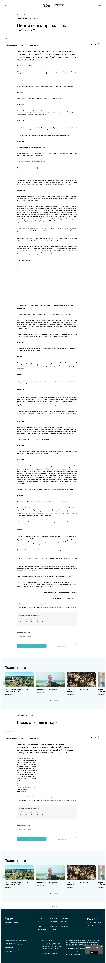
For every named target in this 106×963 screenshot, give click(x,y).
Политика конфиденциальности (74, 954)
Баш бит (19, 15)
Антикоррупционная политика (49, 953)
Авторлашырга (31, 646)
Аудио (39, 926)
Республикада (64, 926)
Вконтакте (58, 607)
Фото (39, 921)
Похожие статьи (18, 667)
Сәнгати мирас (64, 918)
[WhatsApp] (99, 44)
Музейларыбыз (53, 921)
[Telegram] (95, 44)
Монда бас (94, 952)
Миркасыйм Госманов (24, 604)
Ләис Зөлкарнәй (23, 797)
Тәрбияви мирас (54, 926)
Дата (34, 44)
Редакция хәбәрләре (23, 18)
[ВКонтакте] (91, 44)
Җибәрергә (62, 646)
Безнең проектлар (42, 929)
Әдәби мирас (21, 715)
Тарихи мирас (49, 604)
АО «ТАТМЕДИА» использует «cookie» (75, 948)
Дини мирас (53, 929)
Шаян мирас (64, 921)
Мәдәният (63, 924)
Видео (39, 924)
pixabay (23, 791)
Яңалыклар (27, 15)
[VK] (6, 925)
